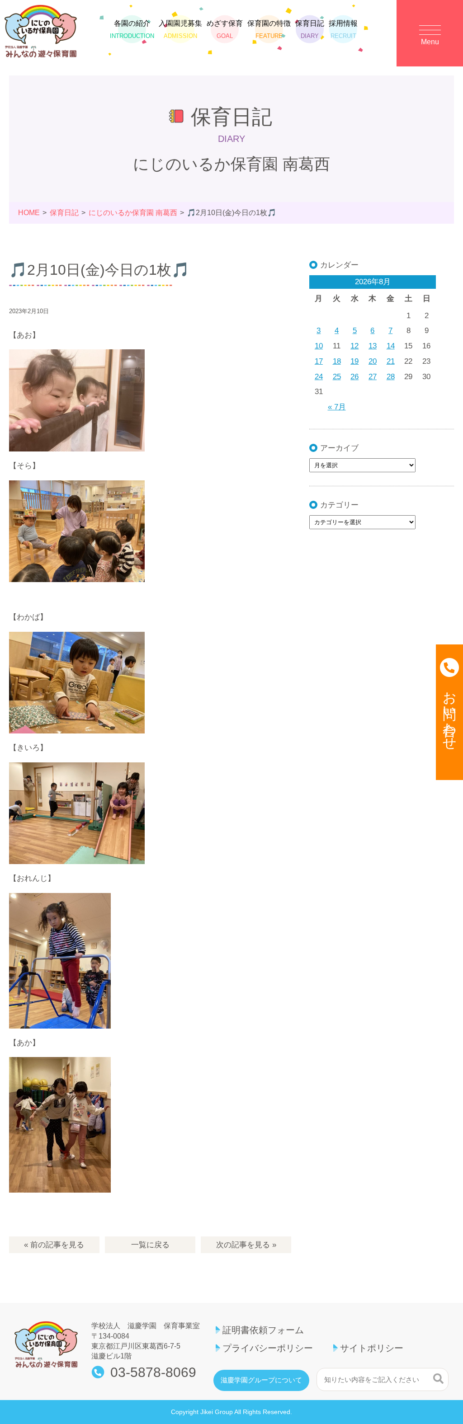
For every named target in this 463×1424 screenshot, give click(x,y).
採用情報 (343, 29)
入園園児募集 (180, 29)
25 (337, 376)
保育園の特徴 (269, 29)
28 (391, 376)
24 (319, 376)
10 (319, 346)
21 (391, 361)
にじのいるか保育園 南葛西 (133, 212)
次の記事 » (246, 1245)
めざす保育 (225, 29)
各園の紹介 (132, 29)
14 (391, 346)
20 (373, 361)
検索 (438, 1378)
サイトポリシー (371, 1348)
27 (373, 376)
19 (354, 361)
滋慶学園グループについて (261, 1380)
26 (354, 376)
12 (354, 346)
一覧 (150, 1245)
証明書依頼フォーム (263, 1330)
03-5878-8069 (153, 1372)
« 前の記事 (54, 1245)
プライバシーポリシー (267, 1348)
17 (319, 361)
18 (337, 361)
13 (373, 346)
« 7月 (337, 407)
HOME (29, 212)
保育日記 (309, 29)
